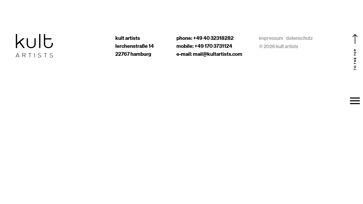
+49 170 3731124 (213, 46)
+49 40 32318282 (213, 38)
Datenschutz (299, 38)
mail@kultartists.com (217, 54)
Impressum (271, 38)
